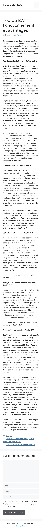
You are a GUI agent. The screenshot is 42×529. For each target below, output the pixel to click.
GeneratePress (21, 526)
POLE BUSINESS (12, 4)
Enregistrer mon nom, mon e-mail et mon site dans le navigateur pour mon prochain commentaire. (21, 503)
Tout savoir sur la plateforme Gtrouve (20, 445)
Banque (9, 436)
